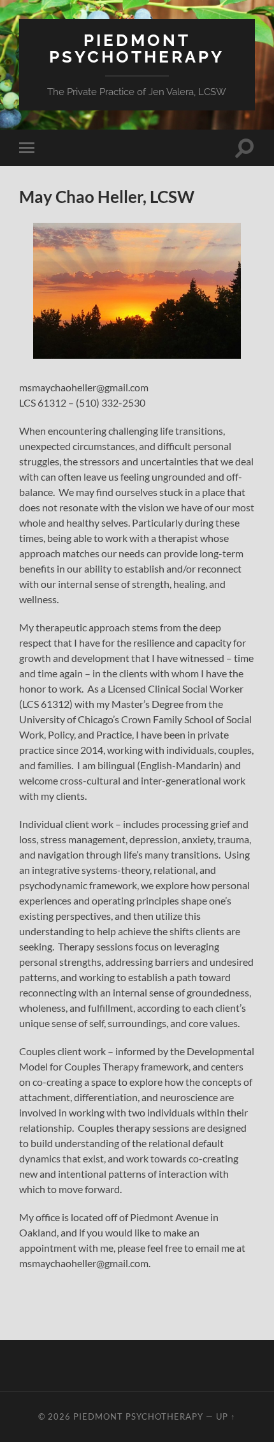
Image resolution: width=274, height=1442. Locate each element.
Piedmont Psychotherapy (136, 48)
